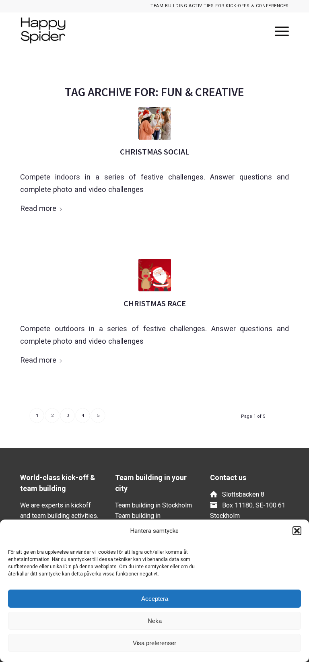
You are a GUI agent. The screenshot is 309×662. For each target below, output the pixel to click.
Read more (38, 208)
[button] (297, 531)
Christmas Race (155, 303)
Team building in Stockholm (153, 505)
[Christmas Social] (154, 123)
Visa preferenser (154, 642)
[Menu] (278, 30)
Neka (155, 620)
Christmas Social (155, 151)
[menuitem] (278, 30)
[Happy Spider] (50, 30)
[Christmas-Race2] (154, 275)
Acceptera (154, 598)
